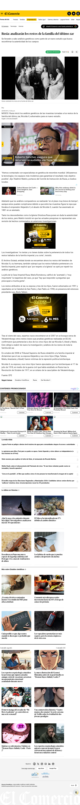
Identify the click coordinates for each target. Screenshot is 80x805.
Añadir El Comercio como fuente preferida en (59, 26)
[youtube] (45, 764)
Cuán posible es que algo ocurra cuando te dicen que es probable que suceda (16, 636)
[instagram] (42, 764)
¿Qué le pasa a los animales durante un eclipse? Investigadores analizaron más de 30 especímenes (16, 520)
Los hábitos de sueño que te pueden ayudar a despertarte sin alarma (48, 555)
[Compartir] (76, 51)
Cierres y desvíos (53, 19)
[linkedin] (49, 764)
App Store (41, 768)
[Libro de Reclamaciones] (45, 775)
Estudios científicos (22, 380)
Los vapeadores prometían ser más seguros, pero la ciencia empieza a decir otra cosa (48, 636)
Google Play (52, 768)
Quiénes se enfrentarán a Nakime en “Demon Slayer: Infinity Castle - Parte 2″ (16, 748)
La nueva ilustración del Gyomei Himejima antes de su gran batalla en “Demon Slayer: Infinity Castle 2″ (49, 674)
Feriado (15, 19)
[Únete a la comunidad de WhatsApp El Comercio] (53, 51)
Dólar (72, 19)
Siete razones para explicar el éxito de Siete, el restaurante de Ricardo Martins (29, 459)
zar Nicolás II (45, 380)
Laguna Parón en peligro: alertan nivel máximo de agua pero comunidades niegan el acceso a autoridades (38, 444)
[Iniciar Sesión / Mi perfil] (78, 13)
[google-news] (53, 764)
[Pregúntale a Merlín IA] (76, 792)
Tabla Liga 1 (42, 19)
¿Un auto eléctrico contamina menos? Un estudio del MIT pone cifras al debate (15, 599)
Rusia (35, 380)
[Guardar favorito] (72, 51)
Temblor (22, 19)
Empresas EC (31, 19)
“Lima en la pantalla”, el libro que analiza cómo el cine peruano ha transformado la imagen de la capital (37, 474)
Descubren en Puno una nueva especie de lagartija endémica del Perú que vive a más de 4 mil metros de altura (16, 557)
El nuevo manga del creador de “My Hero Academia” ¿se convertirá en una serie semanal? (15, 712)
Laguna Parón (64, 19)
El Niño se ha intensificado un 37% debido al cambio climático (47, 519)
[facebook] (34, 764)
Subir (72, 785)
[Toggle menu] (2, 13)
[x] (38, 764)
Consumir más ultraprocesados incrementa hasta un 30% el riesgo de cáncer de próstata (49, 599)
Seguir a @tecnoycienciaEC (10, 118)
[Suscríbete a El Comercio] (73, 13)
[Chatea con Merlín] (69, 13)
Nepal (78, 19)
